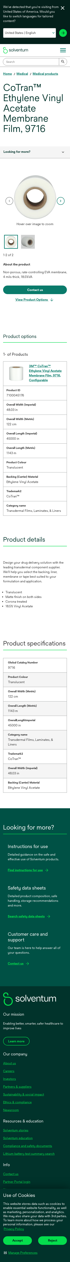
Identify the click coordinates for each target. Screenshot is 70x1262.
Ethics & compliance (17, 1102)
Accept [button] (17, 1240)
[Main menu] (63, 50)
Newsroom (11, 1110)
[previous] (9, 201)
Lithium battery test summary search (29, 1154)
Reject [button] (52, 1240)
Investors (9, 1079)
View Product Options (32, 300)
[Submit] (63, 61)
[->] (63, 33)
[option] (35, 201)
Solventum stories (15, 1130)
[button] (20, 1253)
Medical (22, 74)
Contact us (10, 1174)
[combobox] (35, 61)
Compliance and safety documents (27, 1146)
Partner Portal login (16, 1182)
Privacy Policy (14, 1229)
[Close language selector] (62, 8)
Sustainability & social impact (23, 1094)
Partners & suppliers (17, 1087)
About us (9, 1063)
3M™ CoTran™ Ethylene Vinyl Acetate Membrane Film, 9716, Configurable (45, 373)
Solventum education (18, 1138)
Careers (8, 1071)
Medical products (45, 74)
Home (7, 74)
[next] (61, 201)
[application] (35, 197)
